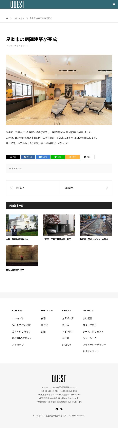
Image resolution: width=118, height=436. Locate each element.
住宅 (43, 318)
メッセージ (18, 345)
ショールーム (90, 338)
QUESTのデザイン (22, 338)
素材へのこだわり (21, 331)
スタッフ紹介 (90, 325)
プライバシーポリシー (94, 345)
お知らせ (66, 345)
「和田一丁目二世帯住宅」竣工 (57, 239)
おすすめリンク (91, 351)
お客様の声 (68, 318)
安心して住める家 (21, 325)
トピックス (23, 45)
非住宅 (44, 325)
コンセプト (18, 318)
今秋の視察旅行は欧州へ (17, 239)
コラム (65, 325)
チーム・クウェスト (93, 331)
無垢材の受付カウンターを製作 (94, 239)
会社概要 (87, 318)
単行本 (65, 338)
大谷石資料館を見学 (15, 270)
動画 (43, 331)
